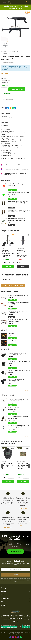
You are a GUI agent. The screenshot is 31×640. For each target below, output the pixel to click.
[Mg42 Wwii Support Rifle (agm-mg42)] (4, 297)
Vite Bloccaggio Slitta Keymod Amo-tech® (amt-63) (18, 408)
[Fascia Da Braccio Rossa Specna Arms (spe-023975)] (4, 186)
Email (10, 108)
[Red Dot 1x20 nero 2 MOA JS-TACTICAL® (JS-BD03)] (4, 373)
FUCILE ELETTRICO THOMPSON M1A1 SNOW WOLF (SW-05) (18, 320)
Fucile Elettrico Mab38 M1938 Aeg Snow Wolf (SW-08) (18, 303)
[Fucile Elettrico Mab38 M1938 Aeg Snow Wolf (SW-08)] (4, 304)
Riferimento (4, 118)
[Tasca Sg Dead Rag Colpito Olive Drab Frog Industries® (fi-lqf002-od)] (4, 203)
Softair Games (12, 632)
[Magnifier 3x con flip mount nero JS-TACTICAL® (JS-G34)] (4, 381)
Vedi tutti (27, 391)
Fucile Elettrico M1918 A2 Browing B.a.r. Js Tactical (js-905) (18, 311)
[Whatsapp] (21, 637)
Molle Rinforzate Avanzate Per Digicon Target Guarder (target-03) (18, 426)
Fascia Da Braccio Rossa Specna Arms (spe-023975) (18, 184)
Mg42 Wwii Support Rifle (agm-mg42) (18, 295)
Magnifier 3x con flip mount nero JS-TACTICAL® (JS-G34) (17, 380)
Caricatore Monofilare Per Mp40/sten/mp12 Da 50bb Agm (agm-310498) (8, 254)
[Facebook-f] (10, 637)
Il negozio (8, 507)
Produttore (4, 116)
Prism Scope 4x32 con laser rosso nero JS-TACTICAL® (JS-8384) (18, 353)
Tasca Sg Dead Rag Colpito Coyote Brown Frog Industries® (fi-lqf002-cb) (19, 210)
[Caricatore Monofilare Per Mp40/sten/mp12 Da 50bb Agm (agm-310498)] (8, 240)
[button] (27, 180)
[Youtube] (16, 637)
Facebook (6, 108)
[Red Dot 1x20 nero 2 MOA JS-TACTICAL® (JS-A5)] (4, 364)
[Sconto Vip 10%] (4, 343)
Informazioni (23, 508)
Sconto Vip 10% (12, 340)
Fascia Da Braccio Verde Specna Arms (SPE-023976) (18, 193)
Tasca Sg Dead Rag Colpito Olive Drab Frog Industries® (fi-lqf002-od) (18, 202)
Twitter (8, 108)
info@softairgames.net (16, 618)
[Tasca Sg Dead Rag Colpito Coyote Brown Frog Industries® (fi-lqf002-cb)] (4, 212)
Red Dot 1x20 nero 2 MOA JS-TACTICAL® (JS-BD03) (19, 371)
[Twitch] (18, 637)
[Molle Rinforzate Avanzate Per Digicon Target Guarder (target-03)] (4, 427)
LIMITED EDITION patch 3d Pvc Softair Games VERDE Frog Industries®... (18, 219)
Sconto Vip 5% (11, 333)
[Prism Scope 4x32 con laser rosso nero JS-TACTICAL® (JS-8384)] (4, 355)
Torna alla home (27, 52)
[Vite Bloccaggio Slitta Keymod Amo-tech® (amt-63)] (4, 410)
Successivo (29, 52)
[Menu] (1, 2)
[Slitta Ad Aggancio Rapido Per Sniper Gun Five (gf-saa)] (4, 419)
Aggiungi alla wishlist (7, 101)
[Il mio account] (29, 2)
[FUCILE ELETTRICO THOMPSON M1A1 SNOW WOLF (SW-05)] (4, 322)
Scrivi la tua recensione (8, 62)
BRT (21, 526)
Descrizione (4, 123)
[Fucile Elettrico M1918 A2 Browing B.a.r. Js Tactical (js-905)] (4, 313)
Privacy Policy (19, 632)
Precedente (25, 52)
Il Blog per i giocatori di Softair (15, 538)
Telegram (15, 108)
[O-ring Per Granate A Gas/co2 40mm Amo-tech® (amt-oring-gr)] (4, 401)
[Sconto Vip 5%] (4, 336)
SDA (25, 526)
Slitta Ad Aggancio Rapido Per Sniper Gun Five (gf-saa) (18, 417)
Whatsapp (13, 108)
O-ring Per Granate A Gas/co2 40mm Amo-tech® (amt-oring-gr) (18, 399)
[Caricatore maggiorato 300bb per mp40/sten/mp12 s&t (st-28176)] (23, 240)
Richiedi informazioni (8, 99)
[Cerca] (19, 2)
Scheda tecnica (5, 113)
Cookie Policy (26, 632)
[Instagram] (13, 637)
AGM (9, 80)
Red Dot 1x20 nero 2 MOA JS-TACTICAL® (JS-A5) (19, 362)
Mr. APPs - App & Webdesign (17, 633)
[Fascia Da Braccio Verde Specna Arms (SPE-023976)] (4, 195)
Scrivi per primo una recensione (13, 285)
